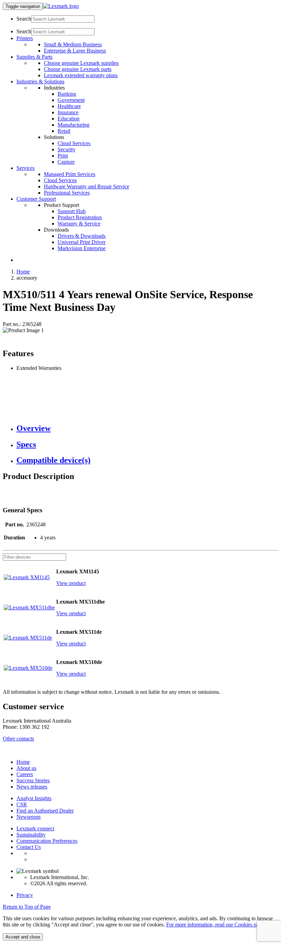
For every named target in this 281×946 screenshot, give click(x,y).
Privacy (24, 895)
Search (23, 19)
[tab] (147, 428)
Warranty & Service (79, 223)
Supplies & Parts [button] (34, 57)
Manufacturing (73, 125)
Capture (66, 162)
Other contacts (18, 738)
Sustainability (31, 835)
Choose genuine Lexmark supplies (81, 63)
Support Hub (72, 211)
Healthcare (69, 106)
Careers (24, 774)
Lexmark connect (35, 828)
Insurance (68, 112)
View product (71, 583)
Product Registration (80, 217)
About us (26, 768)
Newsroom (28, 817)
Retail (64, 131)
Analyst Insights (33, 798)
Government (71, 100)
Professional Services (67, 193)
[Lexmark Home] (61, 6)
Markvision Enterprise (82, 248)
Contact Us (28, 847)
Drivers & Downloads (82, 236)
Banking (67, 94)
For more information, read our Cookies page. (215, 924)
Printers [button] (24, 38)
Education (69, 118)
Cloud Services (74, 143)
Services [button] (25, 168)
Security (66, 149)
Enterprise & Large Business (75, 51)
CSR (21, 804)
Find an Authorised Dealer (45, 811)
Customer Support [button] (36, 199)
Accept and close (22, 936)
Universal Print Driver (82, 242)
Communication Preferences (46, 841)
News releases (31, 787)
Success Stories (33, 780)
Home (23, 272)
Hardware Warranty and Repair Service (86, 186)
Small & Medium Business (73, 44)
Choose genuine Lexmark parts (77, 69)
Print (63, 156)
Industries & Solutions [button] (40, 81)
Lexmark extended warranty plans (81, 75)
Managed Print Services (69, 174)
